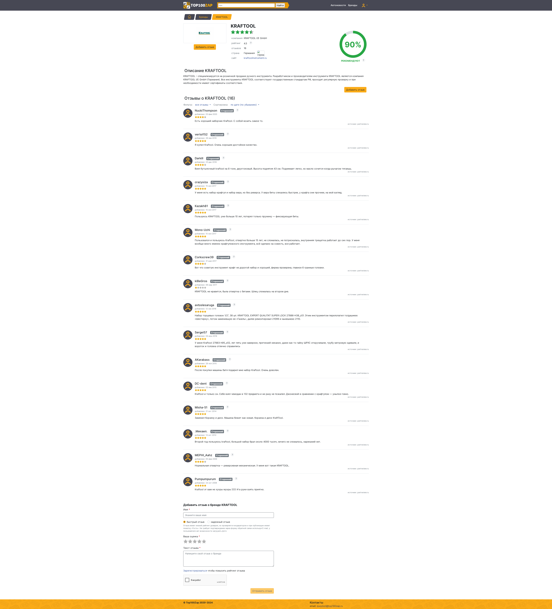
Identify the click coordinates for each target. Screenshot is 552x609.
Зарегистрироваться (195, 570)
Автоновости (338, 5)
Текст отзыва (192, 547)
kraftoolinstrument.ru (255, 58)
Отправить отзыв (262, 590)
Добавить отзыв (205, 47)
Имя (186, 509)
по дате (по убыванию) (244, 104)
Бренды (352, 5)
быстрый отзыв (195, 521)
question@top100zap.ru (330, 606)
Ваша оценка (191, 536)
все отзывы (202, 104)
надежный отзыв (220, 521)
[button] (365, 5)
